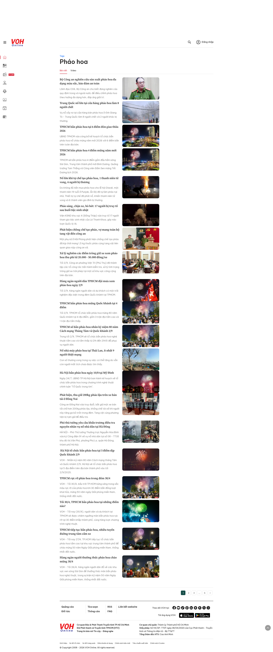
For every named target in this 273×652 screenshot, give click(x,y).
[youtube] (178, 608)
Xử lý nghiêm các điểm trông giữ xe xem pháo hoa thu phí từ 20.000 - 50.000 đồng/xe (88, 255)
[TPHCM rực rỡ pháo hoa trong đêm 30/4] (140, 487)
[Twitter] (204, 608)
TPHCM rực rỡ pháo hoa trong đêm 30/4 (85, 478)
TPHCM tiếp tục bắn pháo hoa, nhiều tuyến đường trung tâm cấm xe (87, 532)
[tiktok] (182, 608)
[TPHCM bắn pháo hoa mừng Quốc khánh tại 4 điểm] (140, 312)
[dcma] (199, 608)
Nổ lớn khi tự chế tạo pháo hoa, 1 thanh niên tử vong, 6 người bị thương (89, 180)
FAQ (109, 611)
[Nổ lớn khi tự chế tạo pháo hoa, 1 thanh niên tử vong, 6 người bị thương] (140, 187)
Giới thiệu (63, 643)
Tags (62, 56)
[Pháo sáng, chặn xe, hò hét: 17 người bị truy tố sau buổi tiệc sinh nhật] (140, 215)
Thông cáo (94, 611)
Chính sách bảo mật (122, 643)
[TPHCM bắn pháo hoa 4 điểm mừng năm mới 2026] (140, 159)
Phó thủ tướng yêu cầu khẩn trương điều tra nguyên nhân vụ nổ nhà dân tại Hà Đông (87, 425)
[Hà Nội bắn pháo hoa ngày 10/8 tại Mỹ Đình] (140, 382)
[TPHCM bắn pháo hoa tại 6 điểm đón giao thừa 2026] (140, 136)
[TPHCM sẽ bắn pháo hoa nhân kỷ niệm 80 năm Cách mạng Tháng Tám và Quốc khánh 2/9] (140, 336)
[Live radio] (16, 74)
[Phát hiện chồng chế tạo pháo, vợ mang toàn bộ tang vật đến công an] (140, 239)
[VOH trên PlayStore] (202, 616)
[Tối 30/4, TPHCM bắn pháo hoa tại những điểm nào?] (140, 511)
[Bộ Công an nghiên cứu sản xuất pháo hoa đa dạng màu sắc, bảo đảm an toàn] (140, 88)
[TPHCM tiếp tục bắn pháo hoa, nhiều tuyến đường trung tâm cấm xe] (140, 539)
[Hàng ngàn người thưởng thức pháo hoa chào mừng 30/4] (140, 566)
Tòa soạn (93, 606)
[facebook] (174, 608)
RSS (109, 606)
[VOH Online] (67, 628)
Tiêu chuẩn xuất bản (140, 643)
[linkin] (191, 608)
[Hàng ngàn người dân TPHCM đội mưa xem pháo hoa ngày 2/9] (140, 290)
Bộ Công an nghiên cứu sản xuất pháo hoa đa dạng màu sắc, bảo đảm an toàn (88, 81)
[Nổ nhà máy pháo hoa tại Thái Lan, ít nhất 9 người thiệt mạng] (140, 359)
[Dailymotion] (208, 608)
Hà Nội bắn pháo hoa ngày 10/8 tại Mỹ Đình (87, 373)
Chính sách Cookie (157, 643)
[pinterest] (187, 608)
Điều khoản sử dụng (105, 643)
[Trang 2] (210, 593)
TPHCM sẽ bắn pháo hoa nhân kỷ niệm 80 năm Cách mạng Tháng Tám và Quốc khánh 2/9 (89, 329)
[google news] (195, 608)
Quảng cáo (67, 606)
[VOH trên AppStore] (186, 616)
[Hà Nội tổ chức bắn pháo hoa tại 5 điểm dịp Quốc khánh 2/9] (140, 459)
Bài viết (63, 70)
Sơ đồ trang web (88, 643)
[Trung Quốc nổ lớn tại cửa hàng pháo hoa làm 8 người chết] (140, 112)
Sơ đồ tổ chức (74, 643)
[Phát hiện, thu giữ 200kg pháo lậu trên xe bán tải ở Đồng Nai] (140, 404)
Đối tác (65, 611)
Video (73, 70)
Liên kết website (127, 606)
